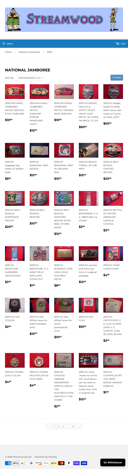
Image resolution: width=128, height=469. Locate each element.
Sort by (9, 77)
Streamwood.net (22, 456)
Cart (123, 43)
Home (8, 52)
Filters (117, 77)
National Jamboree (29, 52)
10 (73, 426)
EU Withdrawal (113, 462)
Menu (10, 43)
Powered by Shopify (46, 456)
